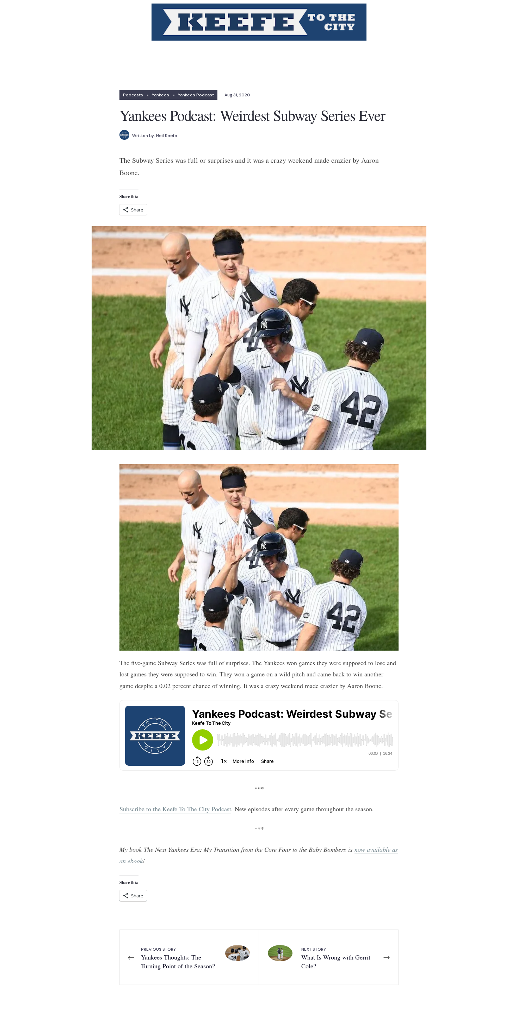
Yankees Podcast (196, 95)
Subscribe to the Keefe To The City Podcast (175, 809)
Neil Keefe (166, 135)
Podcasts (133, 95)
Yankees (160, 95)
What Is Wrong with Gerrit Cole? (335, 958)
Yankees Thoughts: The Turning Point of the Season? (178, 958)
